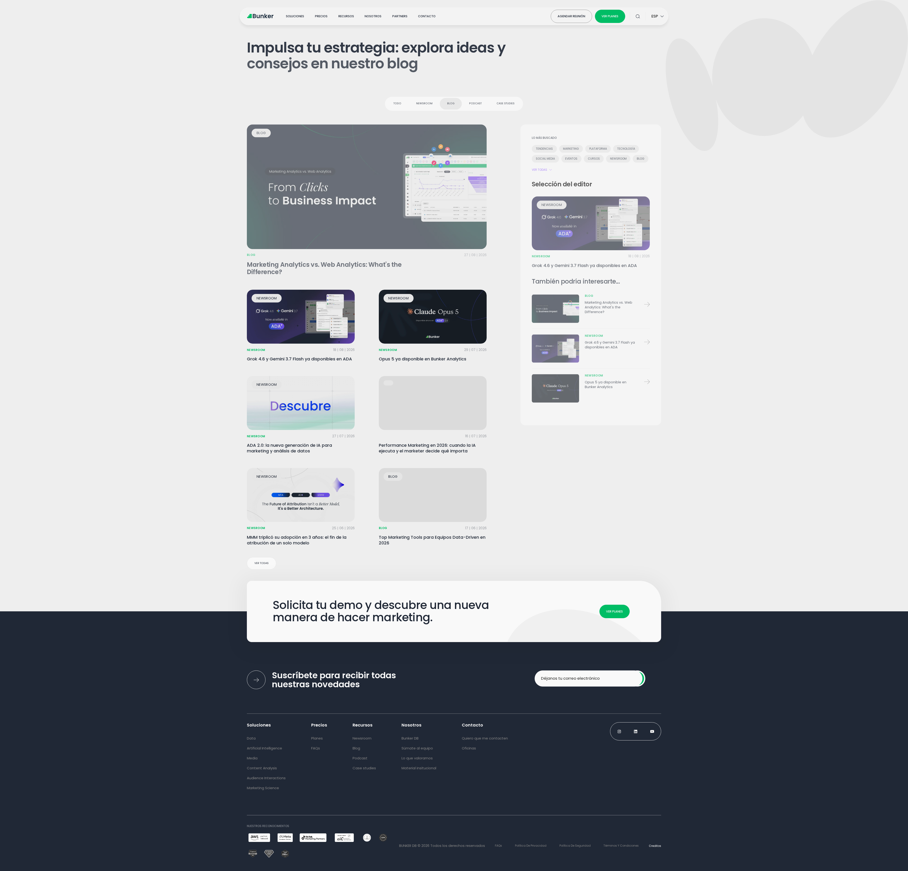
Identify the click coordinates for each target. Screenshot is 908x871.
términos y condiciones (621, 846)
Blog (450, 101)
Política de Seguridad (575, 846)
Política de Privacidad (530, 846)
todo (397, 101)
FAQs (498, 846)
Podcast (475, 101)
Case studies (506, 101)
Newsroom (424, 101)
